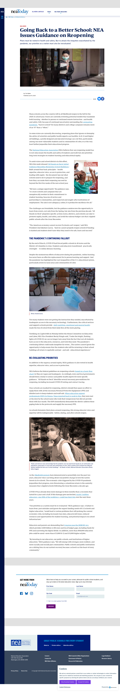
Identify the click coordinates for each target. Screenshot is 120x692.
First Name (49, 586)
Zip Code (49, 593)
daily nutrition (59, 325)
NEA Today (11, 17)
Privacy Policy (14, 670)
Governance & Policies (75, 658)
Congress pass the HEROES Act (76, 525)
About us (46, 645)
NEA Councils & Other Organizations (79, 656)
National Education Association (45, 150)
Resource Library (107, 658)
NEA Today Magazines (61, 11)
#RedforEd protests (42, 475)
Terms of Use (24, 670)
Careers (47, 656)
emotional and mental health (78, 325)
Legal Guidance (106, 656)
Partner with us (56, 645)
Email (78, 593)
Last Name (79, 586)
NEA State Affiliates (50, 661)
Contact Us (48, 658)
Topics (49, 11)
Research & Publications (75, 661)
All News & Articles (38, 11)
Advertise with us (68, 645)
